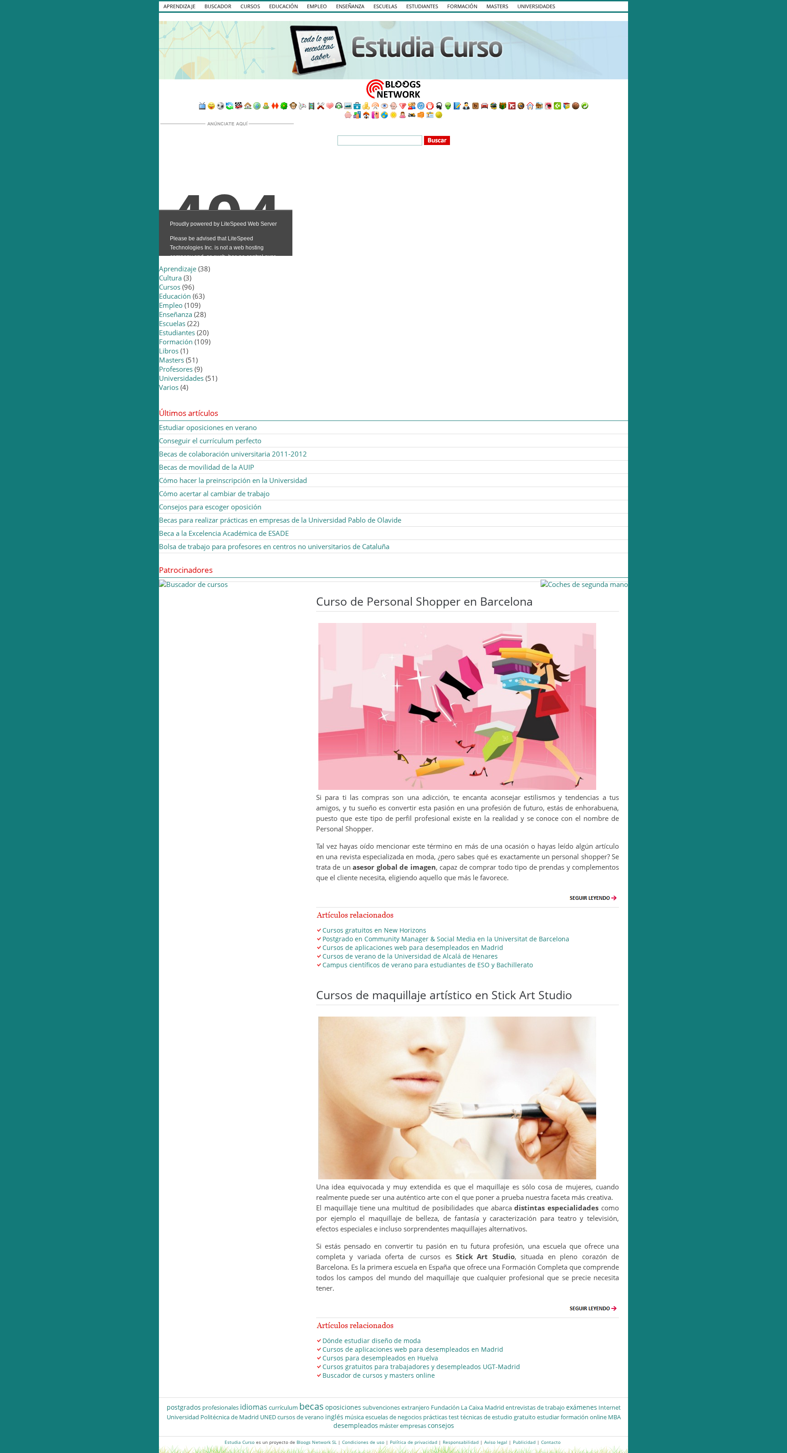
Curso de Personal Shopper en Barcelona (424, 601)
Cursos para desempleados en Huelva (380, 1358)
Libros (169, 350)
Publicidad (524, 1442)
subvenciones (381, 1407)
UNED (268, 1417)
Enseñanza (350, 6)
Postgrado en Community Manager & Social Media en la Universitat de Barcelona (445, 938)
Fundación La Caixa (457, 1407)
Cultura (170, 277)
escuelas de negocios (393, 1417)
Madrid (494, 1407)
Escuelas (385, 6)
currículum (283, 1407)
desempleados (355, 1425)
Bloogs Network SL (316, 1442)
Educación (283, 6)
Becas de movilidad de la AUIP (206, 467)
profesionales (220, 1407)
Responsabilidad (461, 1442)
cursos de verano (300, 1417)
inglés (334, 1416)
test (454, 1417)
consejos (441, 1425)
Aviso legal (495, 1442)
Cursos (250, 6)
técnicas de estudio (486, 1417)
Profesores (176, 369)
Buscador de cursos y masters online (378, 1375)
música (354, 1417)
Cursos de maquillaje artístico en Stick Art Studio (444, 994)
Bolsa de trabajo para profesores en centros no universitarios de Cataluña (274, 546)
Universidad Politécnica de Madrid (213, 1417)
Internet (609, 1407)
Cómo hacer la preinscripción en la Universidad (233, 480)
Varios (169, 387)
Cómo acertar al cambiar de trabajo (214, 493)
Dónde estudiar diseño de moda (371, 1340)
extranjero (415, 1407)
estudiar (548, 1417)
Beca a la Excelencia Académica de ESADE (224, 533)
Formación (462, 6)
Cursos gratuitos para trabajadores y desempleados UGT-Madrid (421, 1366)
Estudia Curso (240, 1442)
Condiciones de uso (363, 1442)
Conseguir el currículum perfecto (210, 440)
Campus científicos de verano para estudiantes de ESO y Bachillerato (427, 964)
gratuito (525, 1417)
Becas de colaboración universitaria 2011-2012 (233, 453)
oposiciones (343, 1407)
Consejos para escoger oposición (210, 506)
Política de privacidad (413, 1442)
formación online (584, 1417)
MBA (614, 1417)
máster (389, 1426)
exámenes (581, 1407)
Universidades (536, 6)
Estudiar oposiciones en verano (208, 427)
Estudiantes (422, 6)
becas (311, 1406)
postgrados (184, 1407)
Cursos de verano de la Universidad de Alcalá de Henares (410, 956)
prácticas (435, 1417)
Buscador (217, 6)
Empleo (317, 6)
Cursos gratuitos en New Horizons (374, 930)
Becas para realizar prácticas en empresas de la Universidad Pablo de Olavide (280, 519)
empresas (413, 1426)
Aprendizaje (179, 6)
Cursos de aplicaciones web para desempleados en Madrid (412, 947)
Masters (497, 6)
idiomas (253, 1407)
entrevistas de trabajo (535, 1407)
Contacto (551, 1442)
